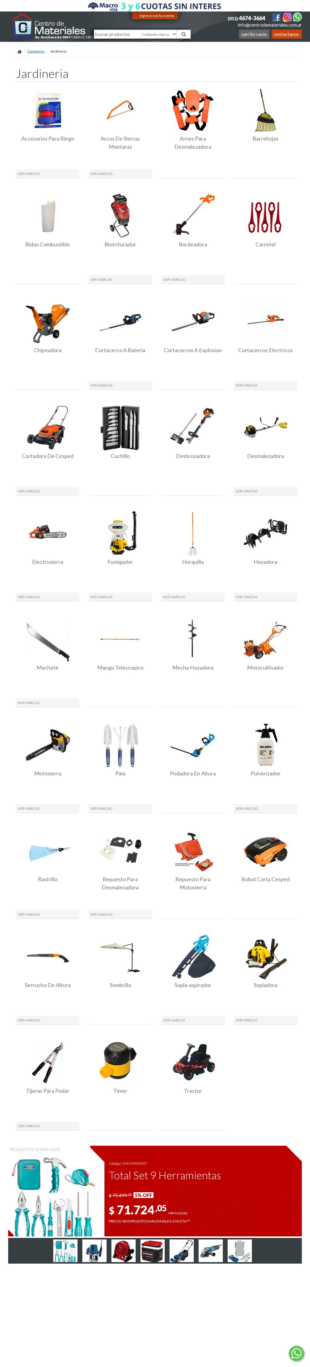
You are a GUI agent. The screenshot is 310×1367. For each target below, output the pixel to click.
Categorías (36, 51)
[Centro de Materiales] (49, 26)
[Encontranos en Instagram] (287, 17)
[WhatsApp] (297, 17)
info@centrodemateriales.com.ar (270, 25)
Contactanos (286, 34)
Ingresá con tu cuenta (157, 15)
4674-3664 (246, 18)
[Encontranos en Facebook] (276, 17)
